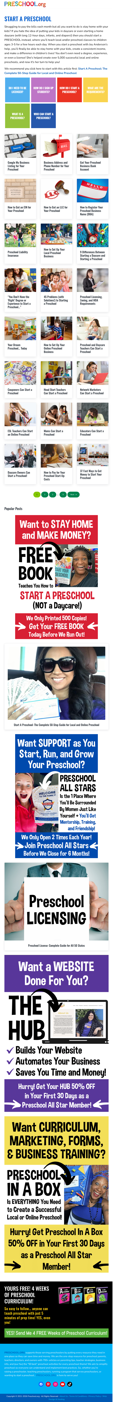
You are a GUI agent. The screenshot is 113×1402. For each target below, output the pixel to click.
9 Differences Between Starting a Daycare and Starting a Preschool (92, 255)
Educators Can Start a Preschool (92, 432)
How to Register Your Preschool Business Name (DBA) (91, 211)
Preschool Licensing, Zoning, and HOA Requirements (91, 300)
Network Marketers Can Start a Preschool (92, 391)
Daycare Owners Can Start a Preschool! (19, 474)
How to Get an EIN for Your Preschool (19, 209)
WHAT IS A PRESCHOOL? (17, 116)
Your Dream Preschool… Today (17, 346)
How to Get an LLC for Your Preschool (56, 209)
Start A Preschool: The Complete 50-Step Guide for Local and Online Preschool (56, 725)
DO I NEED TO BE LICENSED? (17, 90)
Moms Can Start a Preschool (53, 432)
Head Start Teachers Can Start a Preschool (55, 391)
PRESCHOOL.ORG (46, 1375)
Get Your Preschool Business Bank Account (90, 166)
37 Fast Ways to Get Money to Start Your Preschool (91, 474)
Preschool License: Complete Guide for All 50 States (56, 945)
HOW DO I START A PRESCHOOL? (69, 90)
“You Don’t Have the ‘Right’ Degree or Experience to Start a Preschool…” (19, 302)
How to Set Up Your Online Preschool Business (54, 348)
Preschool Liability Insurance (18, 253)
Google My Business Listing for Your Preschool (18, 166)
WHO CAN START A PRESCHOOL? (43, 116)
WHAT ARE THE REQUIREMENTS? (96, 90)
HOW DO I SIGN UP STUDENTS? (43, 90)
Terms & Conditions (78, 1396)
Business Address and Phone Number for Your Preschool (56, 166)
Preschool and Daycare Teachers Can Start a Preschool (92, 348)
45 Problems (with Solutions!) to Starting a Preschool (56, 300)
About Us (64, 1396)
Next (72, 494)
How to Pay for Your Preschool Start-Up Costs (54, 476)
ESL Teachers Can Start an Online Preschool (20, 432)
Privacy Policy (94, 1396)
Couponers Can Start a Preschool (20, 391)
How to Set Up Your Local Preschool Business (54, 253)
